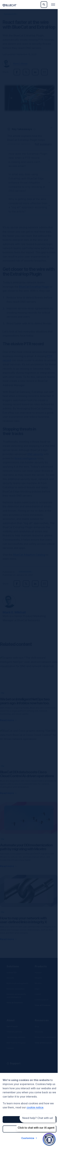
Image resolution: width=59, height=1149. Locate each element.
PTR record (10, 364)
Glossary (38, 1036)
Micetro (37, 987)
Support (15, 1067)
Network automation (16, 996)
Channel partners (14, 1036)
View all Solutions (15, 1010)
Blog (36, 1031)
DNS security (35, 458)
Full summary (43, 144)
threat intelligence (25, 462)
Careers (10, 1053)
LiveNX (37, 998)
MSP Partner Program (16, 1047)
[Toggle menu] (53, 4)
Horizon (37, 977)
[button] (34, 129)
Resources (41, 1024)
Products (40, 970)
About (11, 1024)
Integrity (37, 982)
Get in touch (12, 1031)
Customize (27, 1138)
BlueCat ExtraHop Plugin (34, 290)
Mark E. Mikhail (20, 63)
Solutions (13, 970)
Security (10, 982)
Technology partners (16, 1042)
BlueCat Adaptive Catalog (29, 558)
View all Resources (42, 1050)
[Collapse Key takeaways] (51, 128)
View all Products (42, 1009)
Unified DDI (12, 977)
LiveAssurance (41, 1004)
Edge (36, 993)
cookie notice (35, 1107)
